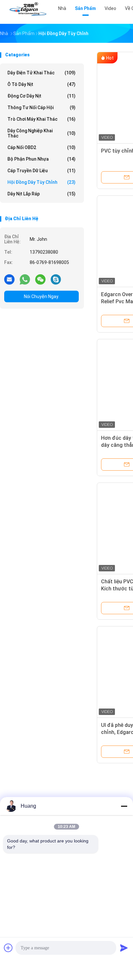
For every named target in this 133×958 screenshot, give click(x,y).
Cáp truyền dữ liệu (41, 170)
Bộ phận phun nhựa (41, 159)
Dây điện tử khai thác (41, 72)
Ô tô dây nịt (41, 84)
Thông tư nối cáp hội (41, 107)
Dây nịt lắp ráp (41, 193)
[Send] (124, 948)
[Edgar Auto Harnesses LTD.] (28, 9)
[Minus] (124, 806)
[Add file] (8, 948)
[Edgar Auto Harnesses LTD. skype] (56, 279)
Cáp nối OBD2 (41, 147)
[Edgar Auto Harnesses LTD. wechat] (40, 279)
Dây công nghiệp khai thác (41, 133)
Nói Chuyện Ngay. (41, 296)
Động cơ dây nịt (41, 96)
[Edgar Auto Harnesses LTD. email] (9, 279)
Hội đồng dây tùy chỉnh (41, 182)
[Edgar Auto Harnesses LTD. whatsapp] (25, 279)
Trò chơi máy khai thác (41, 119)
